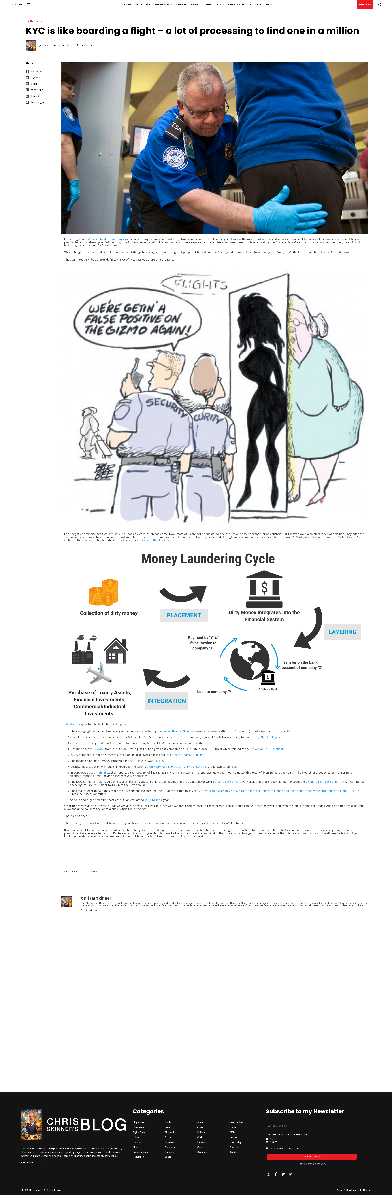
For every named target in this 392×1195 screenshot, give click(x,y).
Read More (27, 1162)
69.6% (151, 743)
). (170, 540)
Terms (310, 1164)
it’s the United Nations (154, 540)
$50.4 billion (152, 800)
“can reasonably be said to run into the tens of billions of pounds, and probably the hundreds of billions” (278, 791)
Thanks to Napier (75, 724)
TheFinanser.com (185, 903)
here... (361, 905)
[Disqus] (214, 949)
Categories (17, 4)
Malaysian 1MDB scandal (267, 749)
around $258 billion (228, 781)
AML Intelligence (271, 737)
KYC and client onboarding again (108, 239)
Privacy (321, 1164)
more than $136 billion (325, 781)
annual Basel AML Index (178, 731)
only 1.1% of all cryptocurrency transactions (178, 766)
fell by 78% (96, 749)
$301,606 (159, 761)
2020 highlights (99, 772)
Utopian (367, 1190)
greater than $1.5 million (188, 755)
